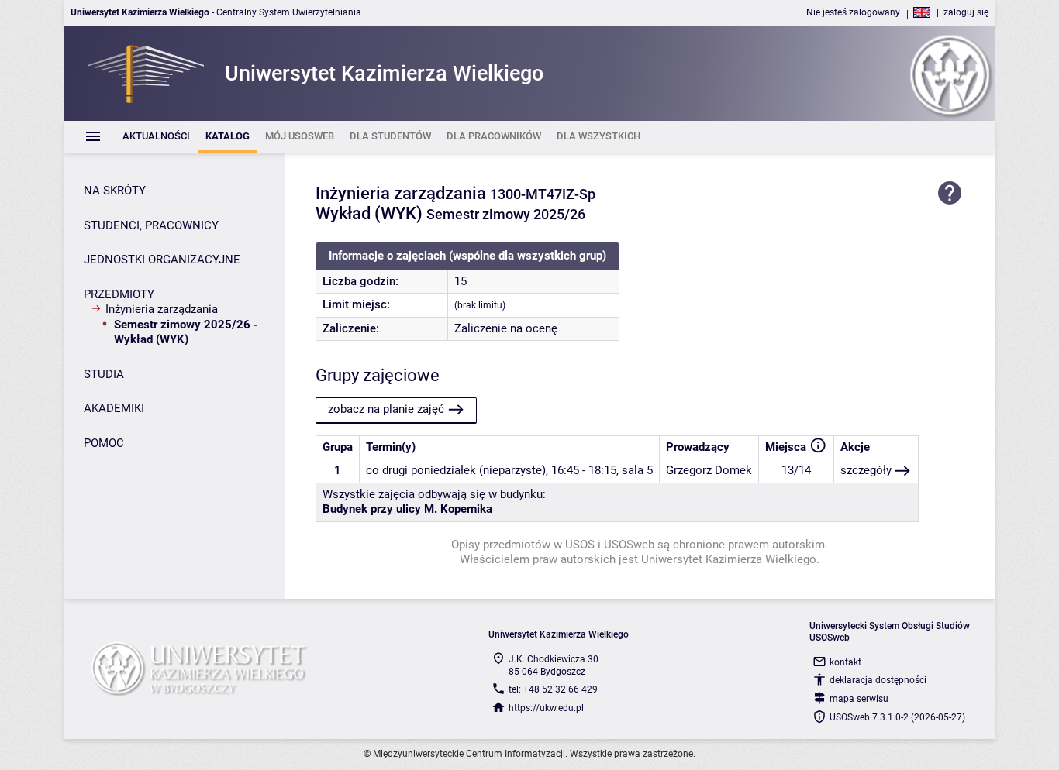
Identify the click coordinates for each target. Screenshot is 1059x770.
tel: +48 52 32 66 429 (553, 689)
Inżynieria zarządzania (161, 309)
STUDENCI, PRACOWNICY (151, 225)
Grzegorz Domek (709, 470)
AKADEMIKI (114, 408)
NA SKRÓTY (115, 191)
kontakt (845, 662)
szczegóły (866, 470)
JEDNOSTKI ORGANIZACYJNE (162, 259)
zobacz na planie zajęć (386, 409)
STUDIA (104, 374)
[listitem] (156, 137)
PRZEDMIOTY (119, 294)
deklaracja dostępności (878, 680)
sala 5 (637, 470)
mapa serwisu (859, 698)
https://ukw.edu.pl (546, 708)
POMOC (104, 443)
